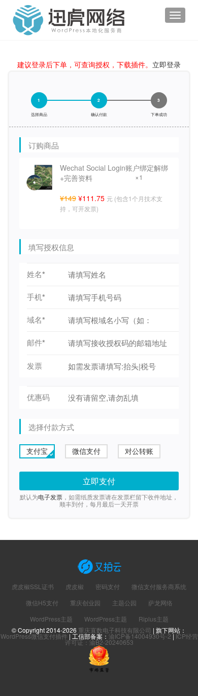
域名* (36, 320)
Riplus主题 (154, 619)
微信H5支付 (42, 603)
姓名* (36, 274)
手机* (36, 297)
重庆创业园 (85, 603)
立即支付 (99, 480)
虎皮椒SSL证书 (33, 587)
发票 (34, 366)
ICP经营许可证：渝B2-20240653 (131, 639)
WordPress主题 (51, 619)
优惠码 (38, 397)
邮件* (36, 342)
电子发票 (50, 496)
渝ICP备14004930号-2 (140, 636)
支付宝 (37, 451)
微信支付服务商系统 (158, 587)
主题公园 (124, 603)
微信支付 (86, 451)
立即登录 (166, 64)
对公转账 (139, 451)
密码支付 (107, 587)
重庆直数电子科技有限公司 (114, 630)
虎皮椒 (74, 587)
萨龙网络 (160, 603)
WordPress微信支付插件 (34, 636)
